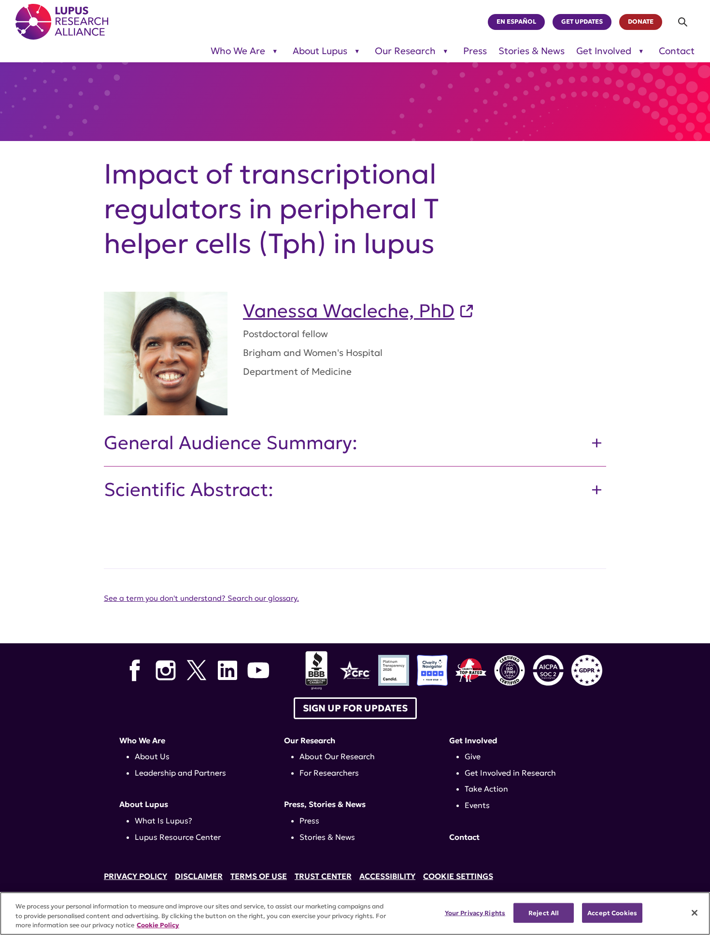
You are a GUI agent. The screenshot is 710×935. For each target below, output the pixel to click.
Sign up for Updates (355, 708)
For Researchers (329, 773)
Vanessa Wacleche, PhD (348, 311)
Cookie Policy (158, 925)
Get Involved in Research (510, 773)
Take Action (486, 788)
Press (475, 51)
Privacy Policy (135, 876)
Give (473, 756)
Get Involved (603, 51)
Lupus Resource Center (178, 837)
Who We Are (238, 51)
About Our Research (337, 756)
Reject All (543, 912)
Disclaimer (199, 876)
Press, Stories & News (325, 804)
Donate (640, 22)
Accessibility (387, 876)
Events (477, 805)
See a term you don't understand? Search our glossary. (201, 598)
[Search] (683, 21)
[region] (355, 913)
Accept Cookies (612, 912)
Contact (677, 51)
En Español (516, 22)
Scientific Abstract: (188, 489)
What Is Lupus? (163, 820)
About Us (152, 756)
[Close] (694, 912)
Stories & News (531, 51)
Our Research (405, 51)
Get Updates (582, 22)
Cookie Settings (458, 876)
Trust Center (323, 876)
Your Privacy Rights (475, 912)
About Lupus (320, 51)
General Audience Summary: (230, 442)
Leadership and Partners (180, 773)
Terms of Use (258, 876)
